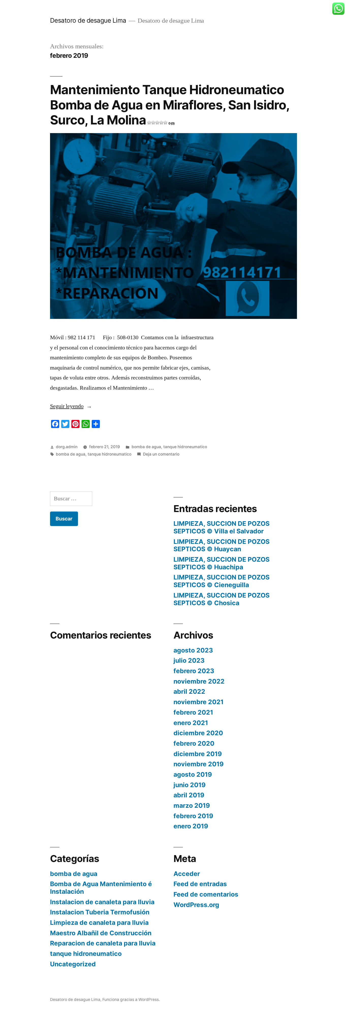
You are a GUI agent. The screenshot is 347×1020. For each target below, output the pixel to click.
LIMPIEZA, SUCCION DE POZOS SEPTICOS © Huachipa (222, 563)
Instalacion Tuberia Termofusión (99, 912)
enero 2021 (191, 723)
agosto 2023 (193, 650)
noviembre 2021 (199, 702)
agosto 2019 (193, 774)
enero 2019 (191, 826)
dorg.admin (66, 446)
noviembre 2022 (199, 681)
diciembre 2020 (198, 733)
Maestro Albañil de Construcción (100, 933)
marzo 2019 (192, 805)
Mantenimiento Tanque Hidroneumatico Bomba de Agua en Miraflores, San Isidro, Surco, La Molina (169, 105)
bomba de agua (146, 446)
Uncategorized (73, 964)
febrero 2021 (193, 712)
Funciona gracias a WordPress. (131, 999)
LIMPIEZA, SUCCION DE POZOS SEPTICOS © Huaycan (222, 545)
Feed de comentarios (206, 894)
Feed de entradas (200, 884)
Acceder (187, 873)
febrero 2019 (193, 816)
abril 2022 (189, 691)
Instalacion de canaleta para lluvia (102, 902)
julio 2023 (189, 660)
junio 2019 (190, 785)
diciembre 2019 (198, 754)
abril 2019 (189, 795)
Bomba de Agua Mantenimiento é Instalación (101, 887)
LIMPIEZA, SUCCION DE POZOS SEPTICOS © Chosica (222, 599)
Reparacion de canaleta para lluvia (102, 943)
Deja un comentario (161, 454)
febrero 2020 (194, 743)
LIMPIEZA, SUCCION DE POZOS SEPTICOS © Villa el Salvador (222, 527)
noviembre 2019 (199, 764)
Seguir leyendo (71, 406)
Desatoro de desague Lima (88, 20)
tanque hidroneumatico (185, 446)
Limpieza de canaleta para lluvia (99, 922)
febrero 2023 (194, 671)
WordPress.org (196, 905)
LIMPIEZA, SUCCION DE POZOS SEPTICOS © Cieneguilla (222, 581)
